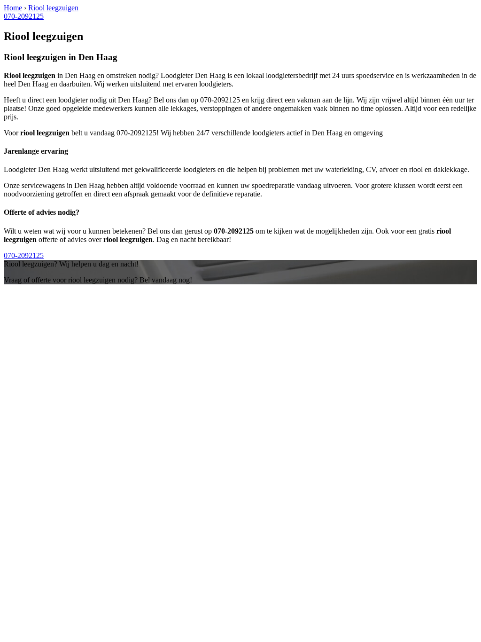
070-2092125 (24, 16)
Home (13, 8)
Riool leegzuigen (53, 8)
